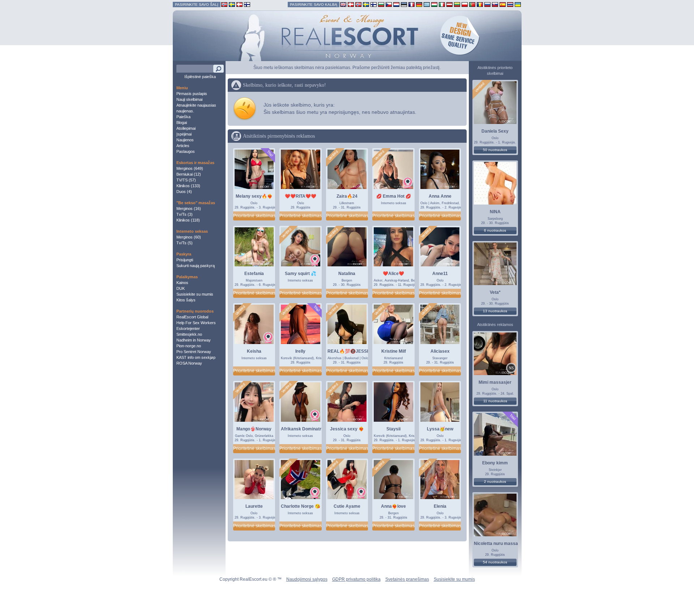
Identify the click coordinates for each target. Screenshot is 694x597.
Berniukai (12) (188, 174)
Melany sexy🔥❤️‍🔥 (254, 196)
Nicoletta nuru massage (498, 543)
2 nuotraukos (495, 482)
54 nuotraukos (495, 562)
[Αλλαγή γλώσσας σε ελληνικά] (427, 4)
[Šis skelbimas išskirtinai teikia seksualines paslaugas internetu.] (408, 183)
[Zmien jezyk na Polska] (465, 4)
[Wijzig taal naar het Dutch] (396, 4)
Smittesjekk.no (189, 334)
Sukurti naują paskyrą (195, 265)
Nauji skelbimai (189, 99)
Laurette (254, 506)
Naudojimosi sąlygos (306, 579)
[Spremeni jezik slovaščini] (495, 4)
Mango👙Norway (253, 428)
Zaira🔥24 (347, 196)
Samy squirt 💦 (300, 273)
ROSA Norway (189, 363)
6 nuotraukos (495, 230)
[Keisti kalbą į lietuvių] (457, 4)
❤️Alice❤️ (393, 273)
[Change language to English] (343, 4)
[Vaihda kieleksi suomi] (373, 4)
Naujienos (185, 140)
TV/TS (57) (186, 180)
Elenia (440, 506)
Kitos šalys (186, 300)
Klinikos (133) (188, 186)
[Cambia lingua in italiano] (442, 4)
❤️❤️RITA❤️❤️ (300, 196)
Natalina (346, 273)
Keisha (254, 351)
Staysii (393, 428)
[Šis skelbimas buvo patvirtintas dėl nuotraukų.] (333, 155)
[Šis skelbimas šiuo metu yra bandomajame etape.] (270, 153)
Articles (182, 145)
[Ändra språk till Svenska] (366, 4)
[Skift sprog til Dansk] (351, 4)
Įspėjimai (184, 134)
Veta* (495, 292)
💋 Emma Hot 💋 (393, 196)
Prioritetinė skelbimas (254, 215)
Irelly (300, 351)
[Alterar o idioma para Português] (472, 4)
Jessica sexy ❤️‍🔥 (347, 428)
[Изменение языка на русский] (487, 4)
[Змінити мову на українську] (518, 4)
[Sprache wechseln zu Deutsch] (419, 4)
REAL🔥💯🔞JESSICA (350, 351)
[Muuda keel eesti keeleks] (404, 4)
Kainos (182, 282)
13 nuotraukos (495, 311)
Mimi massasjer (495, 382)
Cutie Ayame (347, 506)
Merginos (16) (188, 208)
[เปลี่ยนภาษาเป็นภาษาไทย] (510, 4)
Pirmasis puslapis (191, 93)
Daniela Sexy (495, 131)
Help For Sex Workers (196, 323)
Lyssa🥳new (440, 428)
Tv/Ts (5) (184, 243)
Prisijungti (184, 260)
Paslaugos (185, 151)
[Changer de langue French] (411, 4)
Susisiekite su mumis (194, 294)
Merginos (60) (188, 237)
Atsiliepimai (186, 128)
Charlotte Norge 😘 (300, 506)
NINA (495, 211)
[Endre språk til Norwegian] (358, 4)
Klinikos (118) (188, 220)
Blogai (181, 122)
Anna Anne (440, 196)
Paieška (183, 117)
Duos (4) (184, 191)
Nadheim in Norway (193, 340)
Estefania (254, 273)
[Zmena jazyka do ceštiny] (389, 4)
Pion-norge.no (188, 346)
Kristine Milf (393, 351)
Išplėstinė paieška (200, 76)
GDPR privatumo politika (356, 579)
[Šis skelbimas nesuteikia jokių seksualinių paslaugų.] (511, 369)
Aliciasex (440, 351)
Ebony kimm (495, 462)
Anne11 (440, 273)
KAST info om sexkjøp (195, 357)
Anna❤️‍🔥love (393, 506)
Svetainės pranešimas (407, 579)
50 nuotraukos (495, 150)
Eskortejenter (188, 328)
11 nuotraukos (495, 401)
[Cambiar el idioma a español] (503, 4)
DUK (180, 288)
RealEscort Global (192, 317)
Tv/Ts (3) (184, 214)
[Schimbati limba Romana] (480, 4)
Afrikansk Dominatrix (303, 428)
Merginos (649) (189, 168)
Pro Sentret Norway (193, 351)
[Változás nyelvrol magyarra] (434, 4)
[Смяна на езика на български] (381, 4)
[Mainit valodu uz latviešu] (449, 4)
